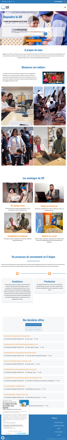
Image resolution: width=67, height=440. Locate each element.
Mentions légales (59, 431)
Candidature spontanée (58, 425)
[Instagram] (14, 1)
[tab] (17, 106)
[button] (65, 7)
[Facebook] (5, 1)
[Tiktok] (11, 1)
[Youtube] (9, 1)
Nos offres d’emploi (58, 422)
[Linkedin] (3, 1)
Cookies (59, 435)
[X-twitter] (7, 1)
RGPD (58, 428)
